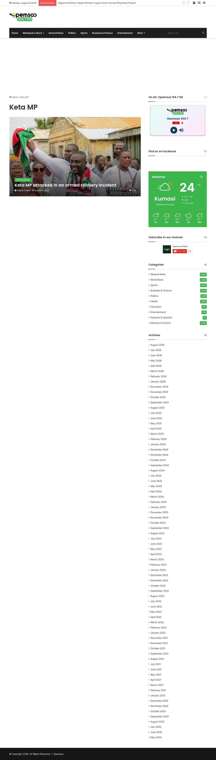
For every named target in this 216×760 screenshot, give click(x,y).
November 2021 (159, 643)
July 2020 (156, 727)
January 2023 (158, 570)
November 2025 (159, 392)
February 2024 (159, 502)
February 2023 (159, 564)
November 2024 (159, 454)
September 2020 (160, 716)
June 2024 (156, 481)
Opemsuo (58, 754)
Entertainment (125, 33)
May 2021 (156, 674)
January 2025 (158, 444)
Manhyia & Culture (32, 33)
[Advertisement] (108, 66)
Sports (83, 33)
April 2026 (156, 365)
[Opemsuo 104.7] (23, 17)
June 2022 (156, 606)
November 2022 (159, 580)
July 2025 (156, 413)
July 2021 (156, 664)
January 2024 (158, 507)
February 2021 (158, 690)
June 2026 (156, 355)
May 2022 (156, 611)
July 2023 (156, 538)
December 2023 (159, 512)
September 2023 (160, 528)
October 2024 (158, 460)
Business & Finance (102, 33)
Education (156, 306)
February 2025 (158, 439)
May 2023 (156, 549)
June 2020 (156, 732)
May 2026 (156, 360)
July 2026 (156, 350)
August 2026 (158, 345)
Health (154, 301)
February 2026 (159, 376)
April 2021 (156, 679)
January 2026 (158, 381)
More (140, 33)
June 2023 (156, 543)
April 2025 (156, 428)
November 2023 (159, 517)
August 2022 (157, 596)
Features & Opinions (161, 317)
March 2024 (157, 496)
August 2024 (158, 470)
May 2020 (156, 737)
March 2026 (157, 371)
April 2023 (156, 554)
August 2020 (158, 721)
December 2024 (159, 449)
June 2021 (156, 669)
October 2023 (158, 522)
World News (157, 279)
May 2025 (156, 423)
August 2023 (158, 533)
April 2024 (156, 491)
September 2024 (160, 465)
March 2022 (157, 622)
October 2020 (158, 711)
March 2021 (157, 685)
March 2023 (157, 559)
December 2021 (159, 638)
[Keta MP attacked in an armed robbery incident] (75, 156)
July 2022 (156, 601)
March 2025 (157, 434)
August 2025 (157, 407)
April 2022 (156, 617)
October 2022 (158, 585)
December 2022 (159, 575)
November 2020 (159, 706)
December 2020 (159, 700)
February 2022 (158, 627)
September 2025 (160, 402)
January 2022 (158, 632)
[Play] (174, 130)
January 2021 (158, 695)
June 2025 (156, 418)
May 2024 (156, 486)
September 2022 (160, 590)
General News (56, 33)
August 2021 (157, 659)
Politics (72, 33)
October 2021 (158, 648)
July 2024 (156, 475)
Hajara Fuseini (24, 190)
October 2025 (158, 397)
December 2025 (159, 386)
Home (15, 33)
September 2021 (159, 653)
